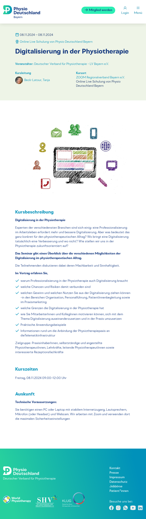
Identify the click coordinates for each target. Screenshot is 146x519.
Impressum (117, 477)
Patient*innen (119, 491)
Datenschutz (118, 482)
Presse (114, 473)
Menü (138, 13)
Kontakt (115, 468)
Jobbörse (116, 486)
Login (125, 13)
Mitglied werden (100, 10)
